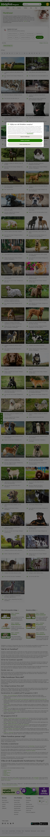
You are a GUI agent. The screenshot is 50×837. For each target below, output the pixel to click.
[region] (25, 134)
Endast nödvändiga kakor (25, 144)
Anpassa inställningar (25, 136)
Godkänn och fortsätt (25, 140)
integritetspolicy (30, 133)
